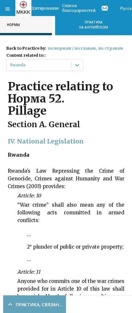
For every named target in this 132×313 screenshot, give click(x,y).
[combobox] (10, 65)
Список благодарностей (78, 8)
